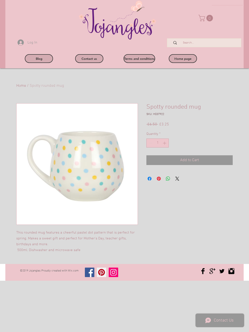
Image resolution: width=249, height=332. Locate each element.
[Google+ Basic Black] (212, 271)
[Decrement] (150, 143)
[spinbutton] (157, 143)
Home (21, 85)
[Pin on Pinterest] (159, 179)
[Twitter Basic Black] (222, 271)
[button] (206, 18)
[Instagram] (113, 272)
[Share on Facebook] (149, 179)
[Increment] (165, 143)
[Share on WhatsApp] (168, 179)
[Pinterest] (101, 272)
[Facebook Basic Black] (203, 271)
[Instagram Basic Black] (231, 271)
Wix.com (73, 270)
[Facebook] (89, 272)
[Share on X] (177, 179)
